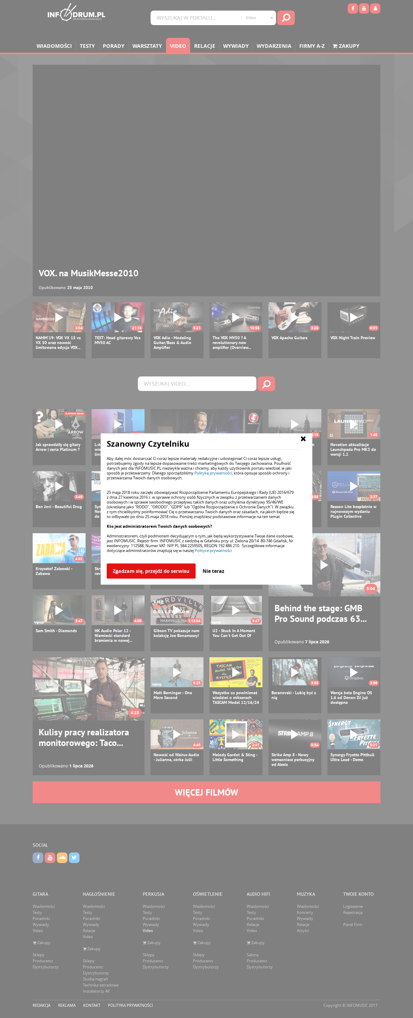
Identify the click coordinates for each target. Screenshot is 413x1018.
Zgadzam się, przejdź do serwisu (151, 571)
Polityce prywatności (213, 550)
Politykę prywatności (213, 473)
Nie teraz (213, 571)
